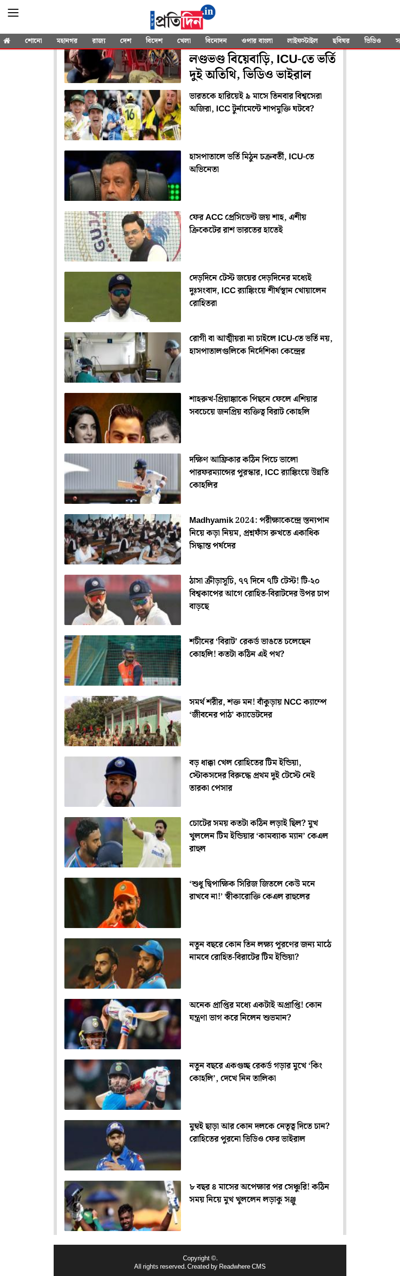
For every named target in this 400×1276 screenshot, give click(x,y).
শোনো (33, 41)
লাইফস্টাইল (302, 41)
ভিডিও (372, 41)
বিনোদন (216, 41)
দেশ (125, 41)
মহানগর (67, 41)
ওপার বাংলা (257, 41)
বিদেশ (154, 41)
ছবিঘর (341, 41)
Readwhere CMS (242, 1267)
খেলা (184, 41)
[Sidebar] (13, 13)
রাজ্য (98, 41)
